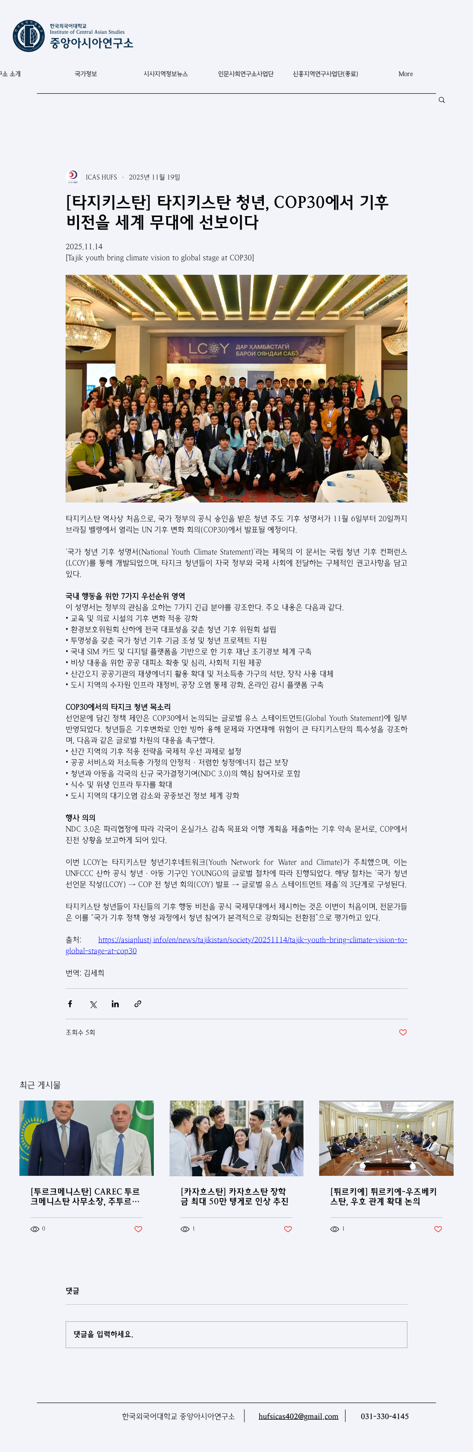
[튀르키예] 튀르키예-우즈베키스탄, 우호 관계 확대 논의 (383, 1196)
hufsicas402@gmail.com (299, 1416)
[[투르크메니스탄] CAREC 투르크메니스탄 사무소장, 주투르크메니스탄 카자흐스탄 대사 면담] (86, 1138)
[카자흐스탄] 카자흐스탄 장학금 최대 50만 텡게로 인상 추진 (235, 1196)
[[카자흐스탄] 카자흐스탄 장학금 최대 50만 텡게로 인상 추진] (237, 1138)
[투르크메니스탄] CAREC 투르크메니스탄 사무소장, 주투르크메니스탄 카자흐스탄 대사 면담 (85, 1196)
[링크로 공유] (137, 1003)
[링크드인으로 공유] (115, 1003)
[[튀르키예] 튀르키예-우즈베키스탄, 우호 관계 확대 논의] (386, 1138)
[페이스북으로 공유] (70, 1003)
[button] (86, 73)
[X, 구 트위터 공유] (92, 1003)
